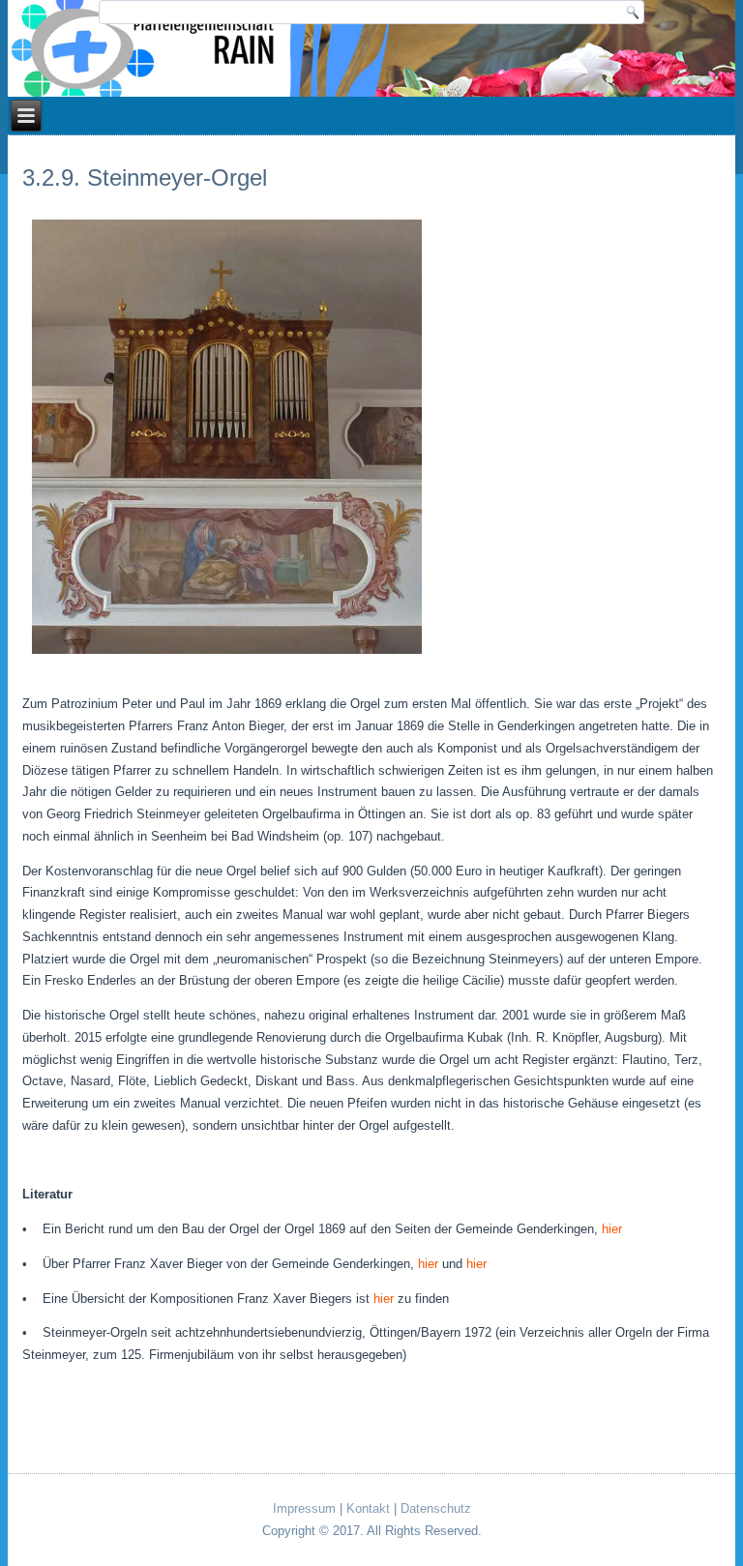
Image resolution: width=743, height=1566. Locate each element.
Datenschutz (436, 1508)
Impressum (304, 1508)
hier (612, 1229)
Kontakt (368, 1508)
